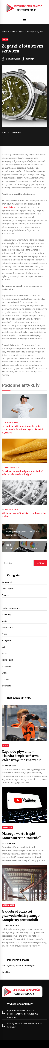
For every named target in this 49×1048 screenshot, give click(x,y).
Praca (4, 633)
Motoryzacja (7, 627)
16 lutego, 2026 (12, 925)
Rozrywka (6, 640)
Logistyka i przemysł (11, 608)
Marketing (6, 614)
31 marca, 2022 (11, 422)
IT (3, 601)
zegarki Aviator (9, 207)
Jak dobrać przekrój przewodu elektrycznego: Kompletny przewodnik (21, 916)
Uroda (4, 672)
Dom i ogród (7, 588)
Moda (5, 39)
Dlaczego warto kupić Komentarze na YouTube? (24, 1025)
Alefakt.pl (6, 972)
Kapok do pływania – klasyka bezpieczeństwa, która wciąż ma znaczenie (21, 756)
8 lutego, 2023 (11, 509)
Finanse (5, 595)
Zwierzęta (6, 685)
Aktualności (7, 582)
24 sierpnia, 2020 (12, 467)
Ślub (3, 646)
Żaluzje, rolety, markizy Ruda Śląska (18, 965)
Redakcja (30, 59)
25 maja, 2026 (10, 765)
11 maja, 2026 (10, 843)
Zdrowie (5, 679)
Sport (4, 653)
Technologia (7, 659)
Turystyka (6, 666)
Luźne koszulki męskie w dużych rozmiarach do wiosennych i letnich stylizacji (23, 429)
